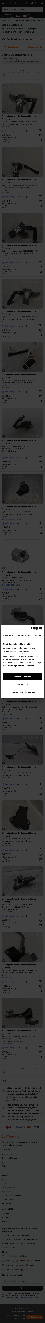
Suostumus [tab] (8, 635)
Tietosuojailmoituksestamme (20, 666)
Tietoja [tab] (38, 635)
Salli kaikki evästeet (22, 676)
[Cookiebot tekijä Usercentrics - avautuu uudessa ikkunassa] (31, 628)
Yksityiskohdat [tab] (23, 635)
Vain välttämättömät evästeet (22, 692)
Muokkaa (21, 684)
